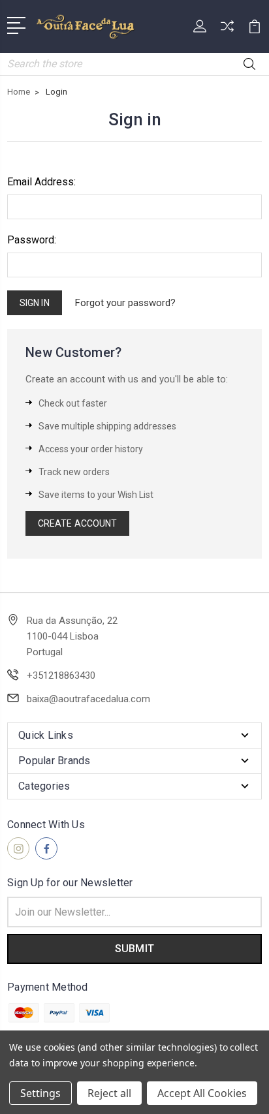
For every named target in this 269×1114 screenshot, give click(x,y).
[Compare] (227, 30)
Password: (31, 240)
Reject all (109, 1093)
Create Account (77, 523)
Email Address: (41, 182)
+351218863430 (61, 675)
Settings (40, 1093)
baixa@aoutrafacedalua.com (88, 699)
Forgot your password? (125, 303)
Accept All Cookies (202, 1093)
